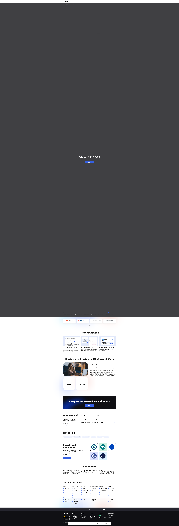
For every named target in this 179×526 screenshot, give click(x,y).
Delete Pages (76, 503)
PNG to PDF (67, 492)
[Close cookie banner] (110, 523)
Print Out (111, 501)
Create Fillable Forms (94, 500)
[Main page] (65, 1)
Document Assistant (104, 488)
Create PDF (75, 490)
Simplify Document (103, 490)
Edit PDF (75, 488)
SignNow (91, 519)
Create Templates (94, 497)
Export (111, 497)
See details (65, 312)
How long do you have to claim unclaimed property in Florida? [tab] (92, 422)
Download (111, 499)
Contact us (65, 425)
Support (82, 520)
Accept (106, 523)
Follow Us (110, 517)
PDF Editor (73, 515)
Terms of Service (83, 516)
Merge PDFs (76, 497)
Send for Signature (85, 490)
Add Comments (94, 488)
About (82, 515)
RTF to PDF (66, 501)
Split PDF (75, 495)
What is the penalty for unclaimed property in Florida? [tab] (91, 419)
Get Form (89, 162)
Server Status (74, 518)
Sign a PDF (84, 488)
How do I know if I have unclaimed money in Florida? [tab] (90, 415)
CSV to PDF (66, 497)
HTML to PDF (67, 499)
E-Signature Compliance (84, 519)
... (100, 523)
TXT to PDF (66, 490)
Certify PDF (111, 490)
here (104, 509)
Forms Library (74, 520)
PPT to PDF (66, 495)
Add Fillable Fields (76, 492)
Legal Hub (82, 518)
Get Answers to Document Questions (103, 496)
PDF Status (93, 495)
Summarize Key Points (103, 493)
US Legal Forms (92, 518)
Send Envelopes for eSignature (86, 493)
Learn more (67, 457)
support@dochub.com (111, 513)
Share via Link (94, 490)
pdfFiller (91, 517)
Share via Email (94, 492)
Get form (89, 405)
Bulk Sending (85, 499)
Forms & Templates (75, 516)
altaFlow (91, 520)
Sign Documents (74, 517)
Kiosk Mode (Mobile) (84, 497)
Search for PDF (112, 495)
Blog (90, 515)
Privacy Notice (83, 517)
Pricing (73, 519)
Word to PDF (67, 488)
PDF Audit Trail (112, 488)
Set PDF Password (112, 492)
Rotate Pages (76, 499)
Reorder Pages (76, 501)
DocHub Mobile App (93, 516)
